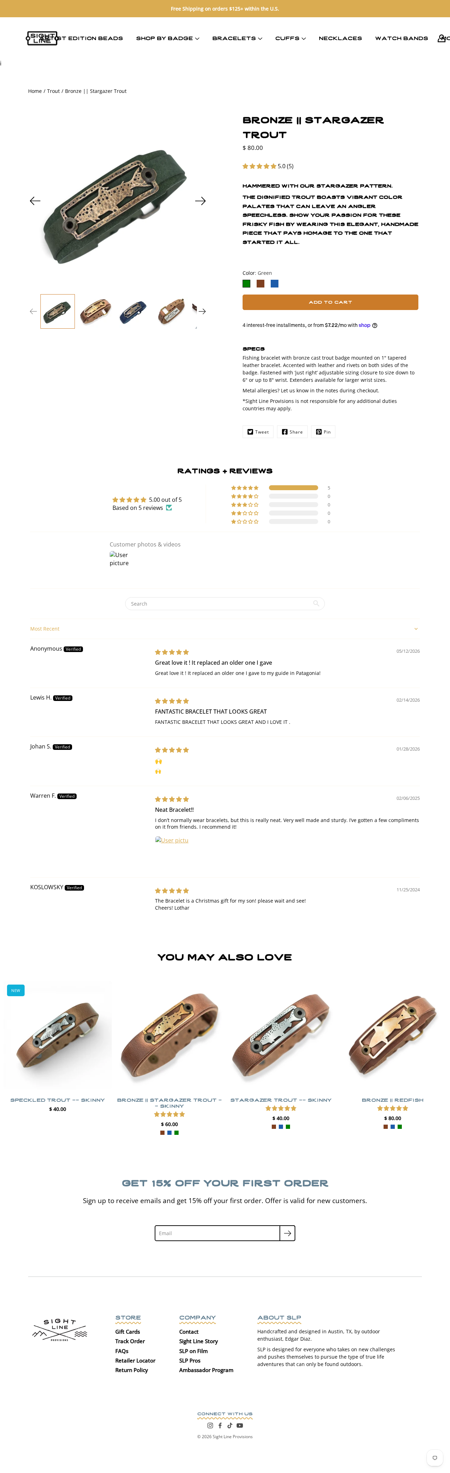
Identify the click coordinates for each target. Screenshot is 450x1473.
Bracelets (234, 38)
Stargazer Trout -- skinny (281, 1098)
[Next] (200, 201)
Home (35, 91)
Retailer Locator (135, 1360)
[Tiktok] (230, 1425)
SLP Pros (189, 1360)
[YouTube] (240, 1425)
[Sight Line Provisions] (42, 38)
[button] (260, 166)
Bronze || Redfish (392, 1098)
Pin (327, 432)
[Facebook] (220, 1425)
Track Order (130, 1341)
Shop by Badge (164, 38)
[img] (172, 652)
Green (176, 1132)
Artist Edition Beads (81, 38)
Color (257, 273)
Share (296, 432)
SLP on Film (193, 1350)
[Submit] (287, 1233)
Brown (162, 1132)
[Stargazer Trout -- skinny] (281, 1035)
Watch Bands (401, 38)
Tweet (262, 432)
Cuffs (287, 38)
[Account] (441, 38)
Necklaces (340, 38)
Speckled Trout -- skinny (57, 1098)
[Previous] (35, 201)
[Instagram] (210, 1425)
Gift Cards (127, 1331)
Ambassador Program (206, 1369)
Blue (169, 1132)
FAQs (121, 1350)
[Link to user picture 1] (172, 853)
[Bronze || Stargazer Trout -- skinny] (169, 1035)
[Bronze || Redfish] (393, 1035)
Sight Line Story (198, 1341)
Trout (53, 91)
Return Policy (131, 1369)
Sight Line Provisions (233, 1437)
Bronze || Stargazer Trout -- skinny (169, 1101)
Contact (189, 1331)
